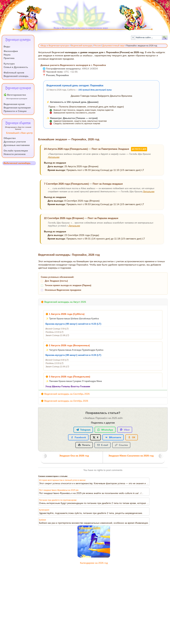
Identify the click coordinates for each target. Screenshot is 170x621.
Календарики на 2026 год (94, 563)
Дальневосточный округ (113, 45)
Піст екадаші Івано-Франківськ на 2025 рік (58, 490)
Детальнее (53, 157)
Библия (42, 520)
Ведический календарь (82, 45)
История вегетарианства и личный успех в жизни (62, 480)
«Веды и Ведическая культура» (55, 45)
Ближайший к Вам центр (19, 133)
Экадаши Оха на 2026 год (74, 455)
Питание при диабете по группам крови (58, 500)
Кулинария (44, 510)
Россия (97, 45)
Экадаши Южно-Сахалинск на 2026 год (131, 455)
